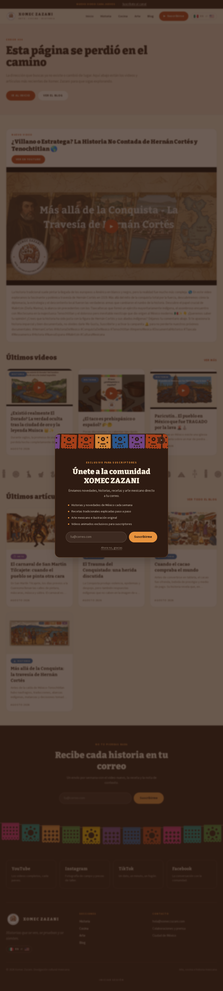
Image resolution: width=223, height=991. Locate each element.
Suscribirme (143, 537)
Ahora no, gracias (111, 548)
